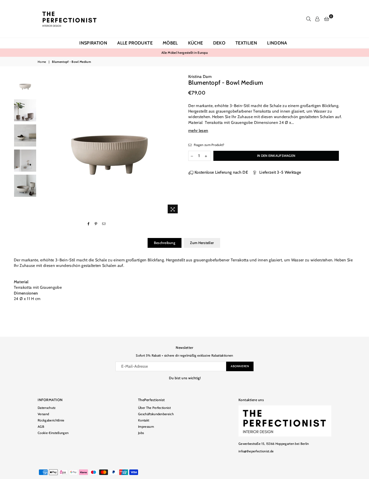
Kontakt (143, 420)
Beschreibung (164, 243)
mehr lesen (198, 130)
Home (42, 62)
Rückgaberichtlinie (51, 420)
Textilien (246, 43)
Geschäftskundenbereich (156, 414)
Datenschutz (47, 408)
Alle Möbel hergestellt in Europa (184, 53)
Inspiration (93, 43)
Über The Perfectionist (154, 408)
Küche (195, 43)
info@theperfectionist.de (256, 451)
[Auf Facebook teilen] (88, 224)
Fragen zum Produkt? (208, 145)
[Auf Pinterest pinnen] (96, 224)
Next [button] (176, 144)
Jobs (141, 433)
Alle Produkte (135, 43)
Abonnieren (240, 366)
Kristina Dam (200, 76)
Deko (219, 43)
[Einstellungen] (317, 19)
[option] (184, 52)
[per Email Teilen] (104, 224)
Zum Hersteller (202, 243)
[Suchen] (308, 19)
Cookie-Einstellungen (53, 433)
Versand (43, 414)
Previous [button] (43, 144)
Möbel (170, 43)
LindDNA (277, 43)
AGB (41, 426)
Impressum (146, 426)
